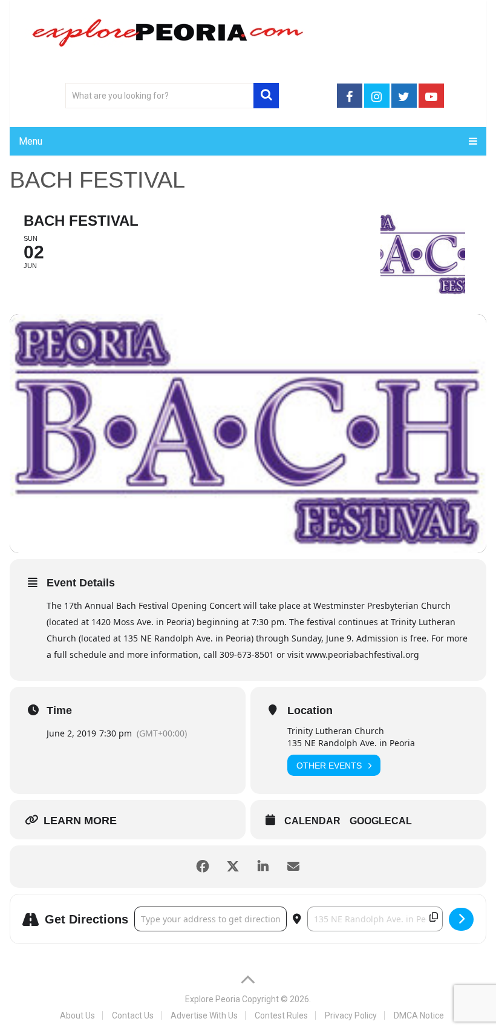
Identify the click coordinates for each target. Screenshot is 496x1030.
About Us (77, 1015)
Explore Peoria (212, 999)
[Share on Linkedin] (263, 866)
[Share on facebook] (203, 866)
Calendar (312, 821)
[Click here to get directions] (461, 919)
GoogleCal (381, 821)
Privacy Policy (351, 1015)
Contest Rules (281, 1015)
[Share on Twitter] (233, 866)
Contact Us (133, 1015)
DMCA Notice (419, 1015)
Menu (30, 141)
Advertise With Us (204, 1015)
